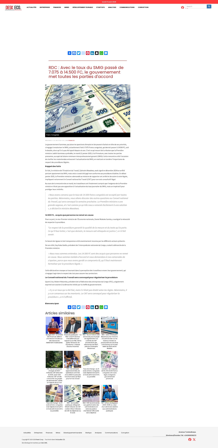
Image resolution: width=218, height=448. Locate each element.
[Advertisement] (109, 28)
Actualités (31, 7)
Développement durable (83, 7)
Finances (57, 7)
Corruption (143, 7)
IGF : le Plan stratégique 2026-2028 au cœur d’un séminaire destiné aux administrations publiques (110, 407)
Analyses (112, 7)
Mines (66, 7)
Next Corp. (40, 439)
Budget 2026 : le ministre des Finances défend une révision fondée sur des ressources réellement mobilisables (54, 339)
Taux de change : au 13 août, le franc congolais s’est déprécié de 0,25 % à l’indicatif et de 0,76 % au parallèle (91, 373)
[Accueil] (12, 8)
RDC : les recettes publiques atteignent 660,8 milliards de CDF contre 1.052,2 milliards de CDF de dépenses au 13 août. (72, 408)
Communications (127, 7)
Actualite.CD (60, 439)
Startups (100, 7)
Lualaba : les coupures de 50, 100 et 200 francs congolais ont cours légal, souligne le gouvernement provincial (109, 374)
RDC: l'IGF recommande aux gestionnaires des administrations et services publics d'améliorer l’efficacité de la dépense (91, 408)
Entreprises (45, 7)
